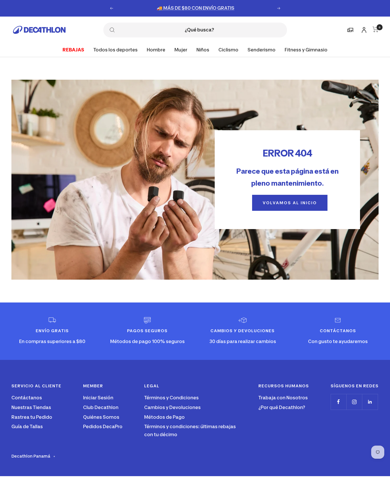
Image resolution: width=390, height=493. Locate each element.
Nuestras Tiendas (31, 407)
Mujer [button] (180, 49)
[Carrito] (376, 29)
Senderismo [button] (262, 49)
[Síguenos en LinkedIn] (370, 402)
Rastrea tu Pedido (31, 417)
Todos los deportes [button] (115, 49)
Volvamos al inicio (290, 202)
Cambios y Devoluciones (172, 407)
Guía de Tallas (27, 426)
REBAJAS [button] (73, 49)
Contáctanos (26, 397)
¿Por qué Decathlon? (281, 407)
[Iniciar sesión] (363, 29)
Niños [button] (202, 49)
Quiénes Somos (101, 417)
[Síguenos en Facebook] (338, 402)
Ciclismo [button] (228, 49)
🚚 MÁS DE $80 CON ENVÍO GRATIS (195, 8)
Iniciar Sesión (98, 397)
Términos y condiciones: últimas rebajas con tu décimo (190, 430)
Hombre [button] (156, 49)
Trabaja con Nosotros (283, 397)
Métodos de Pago (164, 417)
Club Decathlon (100, 407)
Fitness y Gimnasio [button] (306, 49)
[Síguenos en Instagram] (354, 402)
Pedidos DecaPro (102, 426)
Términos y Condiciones (171, 397)
